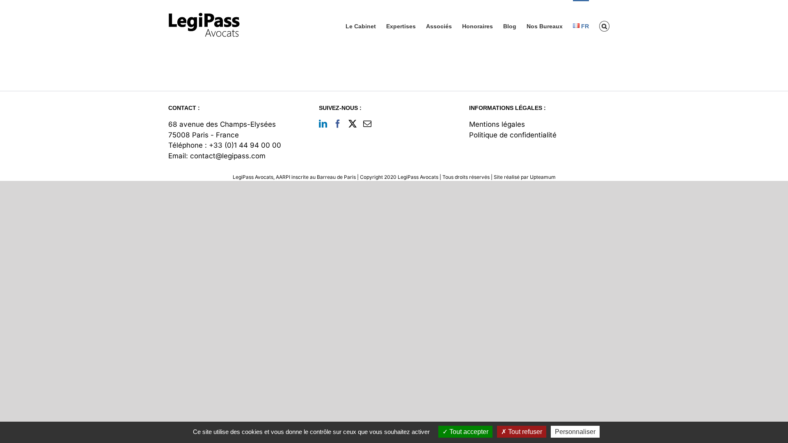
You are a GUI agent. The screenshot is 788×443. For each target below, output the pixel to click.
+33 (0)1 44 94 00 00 (245, 145)
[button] (604, 25)
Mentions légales (497, 124)
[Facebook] (338, 124)
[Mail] (367, 124)
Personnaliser (575, 431)
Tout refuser (524, 431)
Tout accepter (468, 431)
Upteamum (543, 177)
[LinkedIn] (323, 124)
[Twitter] (352, 124)
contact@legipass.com (228, 156)
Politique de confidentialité (513, 135)
